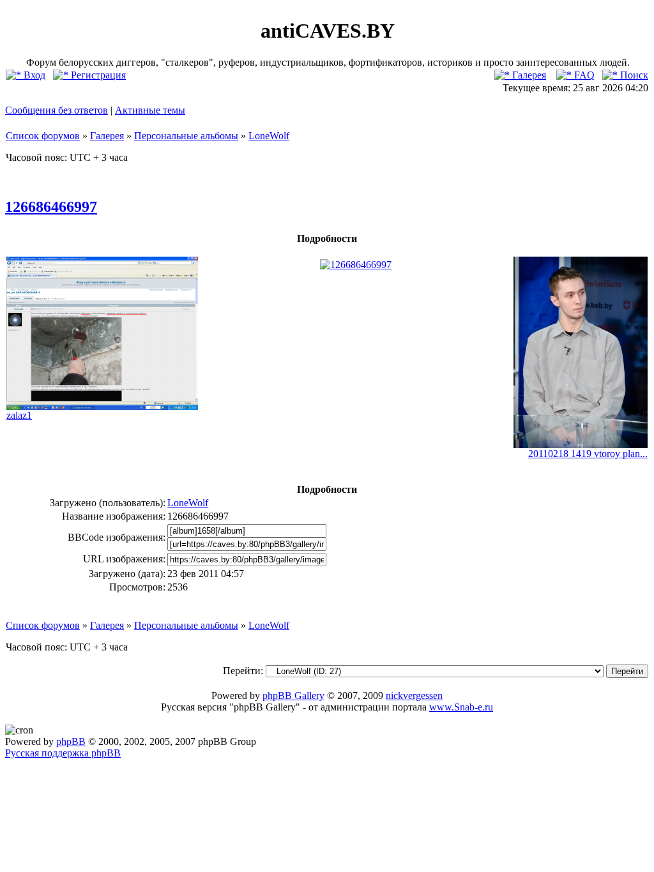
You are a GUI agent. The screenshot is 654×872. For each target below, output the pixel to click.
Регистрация (97, 75)
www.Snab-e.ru (461, 707)
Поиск (633, 75)
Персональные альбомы (186, 135)
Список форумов (43, 135)
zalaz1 (19, 415)
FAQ (583, 75)
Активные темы (150, 110)
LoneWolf (268, 135)
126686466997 (51, 207)
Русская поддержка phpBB (63, 753)
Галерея (528, 75)
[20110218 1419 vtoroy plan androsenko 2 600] (580, 444)
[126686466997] (356, 264)
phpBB (71, 741)
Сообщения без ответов (56, 110)
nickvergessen (414, 695)
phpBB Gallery (293, 695)
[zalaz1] (102, 406)
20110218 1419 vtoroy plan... (588, 453)
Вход (33, 75)
